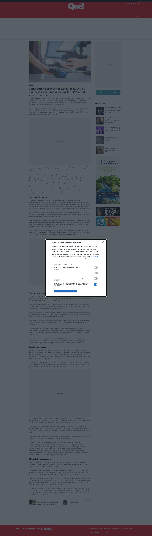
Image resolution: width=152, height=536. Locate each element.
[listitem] (76, 264)
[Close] (103, 242)
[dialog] (76, 268)
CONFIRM (65, 291)
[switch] (96, 267)
